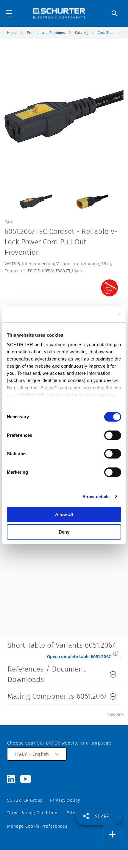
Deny (64, 531)
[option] (35, 197)
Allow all (64, 514)
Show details (96, 496)
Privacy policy (65, 800)
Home (12, 33)
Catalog (81, 33)
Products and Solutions (46, 33)
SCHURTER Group (25, 800)
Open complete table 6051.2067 (79, 656)
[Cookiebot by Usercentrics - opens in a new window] (95, 314)
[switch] (112, 435)
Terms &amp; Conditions (33, 812)
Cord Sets (105, 33)
